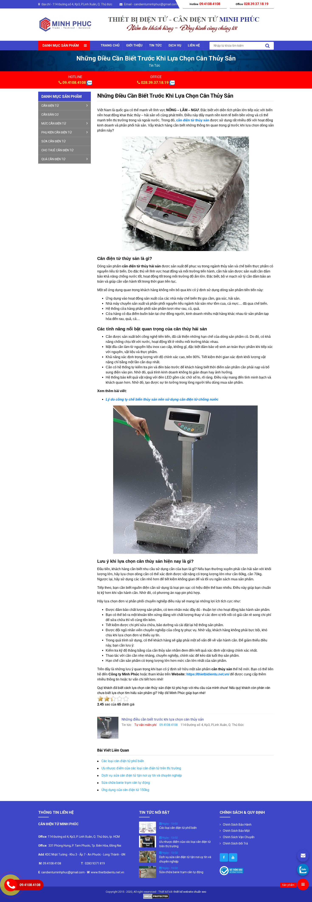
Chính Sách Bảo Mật (236, 830)
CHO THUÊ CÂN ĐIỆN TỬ (57, 150)
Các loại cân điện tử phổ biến (122, 761)
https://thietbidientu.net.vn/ (207, 674)
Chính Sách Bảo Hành (237, 824)
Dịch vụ (175, 45)
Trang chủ (110, 45)
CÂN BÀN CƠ (50, 114)
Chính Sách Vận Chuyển (238, 837)
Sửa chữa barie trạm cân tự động (125, 783)
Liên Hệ (194, 45)
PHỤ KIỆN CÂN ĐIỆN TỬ (56, 132)
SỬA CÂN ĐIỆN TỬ (53, 141)
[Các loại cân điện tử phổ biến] (147, 827)
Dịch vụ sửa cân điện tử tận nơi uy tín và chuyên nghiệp (141, 775)
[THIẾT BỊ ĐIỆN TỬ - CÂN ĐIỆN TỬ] (65, 24)
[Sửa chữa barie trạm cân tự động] (147, 871)
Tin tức (155, 45)
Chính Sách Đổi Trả (235, 843)
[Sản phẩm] (303, 884)
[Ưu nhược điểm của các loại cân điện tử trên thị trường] (147, 841)
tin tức (154, 65)
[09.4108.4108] (303, 869)
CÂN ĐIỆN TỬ (50, 105)
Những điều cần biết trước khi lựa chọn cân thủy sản (165, 96)
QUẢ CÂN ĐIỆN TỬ (53, 159)
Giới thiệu (134, 45)
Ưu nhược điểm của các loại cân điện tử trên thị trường (141, 768)
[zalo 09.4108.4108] (89, 82)
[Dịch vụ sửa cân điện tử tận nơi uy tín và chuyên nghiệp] (147, 856)
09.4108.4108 (74, 82)
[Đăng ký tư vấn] (303, 856)
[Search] (267, 46)
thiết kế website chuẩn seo (190, 891)
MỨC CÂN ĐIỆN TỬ (53, 123)
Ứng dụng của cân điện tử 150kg (125, 790)
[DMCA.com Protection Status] (156, 896)
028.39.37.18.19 (155, 82)
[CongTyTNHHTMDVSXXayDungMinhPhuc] (224, 857)
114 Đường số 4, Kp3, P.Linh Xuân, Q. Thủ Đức (82, 4)
